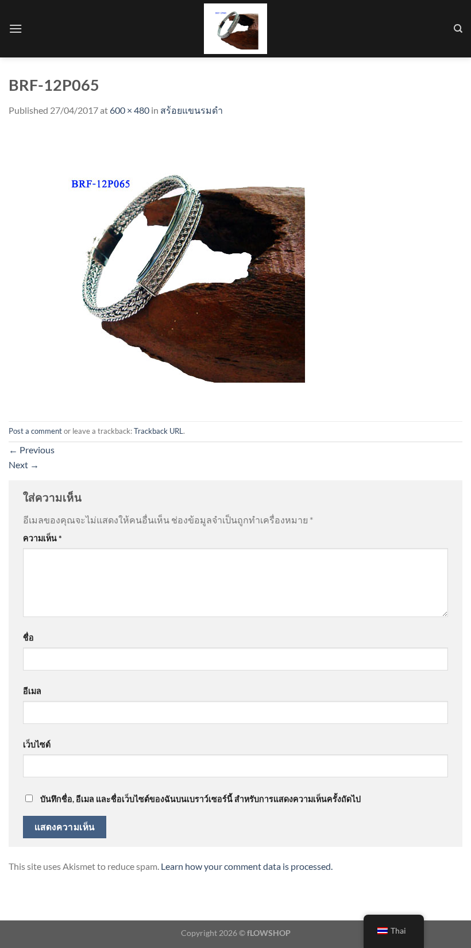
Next (24, 464)
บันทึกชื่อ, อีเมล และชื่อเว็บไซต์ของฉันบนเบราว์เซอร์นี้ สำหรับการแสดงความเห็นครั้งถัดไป (200, 799)
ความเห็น (42, 538)
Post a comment (35, 431)
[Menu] (15, 28)
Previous (32, 449)
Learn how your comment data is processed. (247, 866)
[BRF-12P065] (181, 268)
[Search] (458, 29)
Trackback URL (158, 431)
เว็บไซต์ (37, 744)
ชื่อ (28, 637)
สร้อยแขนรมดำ (191, 110)
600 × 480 (129, 110)
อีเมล (32, 691)
